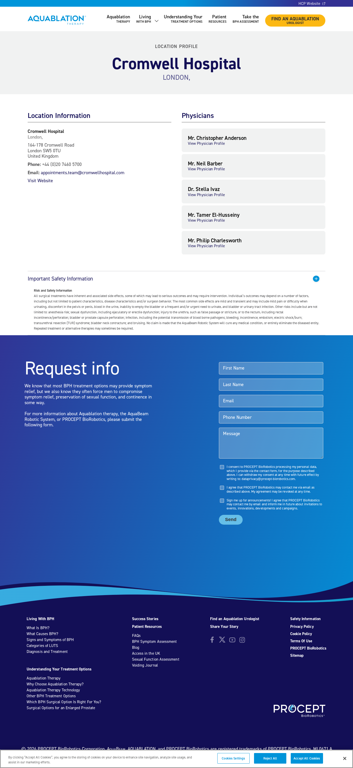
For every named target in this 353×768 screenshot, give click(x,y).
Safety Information (305, 619)
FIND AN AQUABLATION (295, 20)
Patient (217, 18)
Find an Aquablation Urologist (234, 619)
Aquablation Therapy (43, 678)
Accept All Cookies (307, 758)
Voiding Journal (145, 665)
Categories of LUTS (42, 645)
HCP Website (309, 3)
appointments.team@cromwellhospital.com (82, 172)
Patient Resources (147, 626)
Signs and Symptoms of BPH (50, 639)
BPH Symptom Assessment (154, 641)
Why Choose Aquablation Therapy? (55, 684)
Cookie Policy (301, 633)
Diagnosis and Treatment (47, 651)
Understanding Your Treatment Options (59, 669)
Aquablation (118, 18)
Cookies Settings (233, 758)
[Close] (344, 758)
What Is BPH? (38, 628)
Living (143, 18)
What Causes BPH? (42, 633)
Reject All (270, 758)
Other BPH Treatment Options (51, 696)
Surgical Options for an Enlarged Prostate (61, 708)
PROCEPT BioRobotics (308, 648)
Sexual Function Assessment (155, 659)
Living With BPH (40, 619)
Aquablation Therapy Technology (53, 690)
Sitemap (297, 655)
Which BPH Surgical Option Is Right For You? (64, 702)
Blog (135, 647)
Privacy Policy (302, 626)
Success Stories (145, 619)
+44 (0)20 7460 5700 (62, 164)
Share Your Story (224, 626)
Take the (246, 18)
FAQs (136, 635)
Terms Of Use (301, 641)
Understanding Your (183, 18)
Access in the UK (146, 653)
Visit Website (40, 180)
